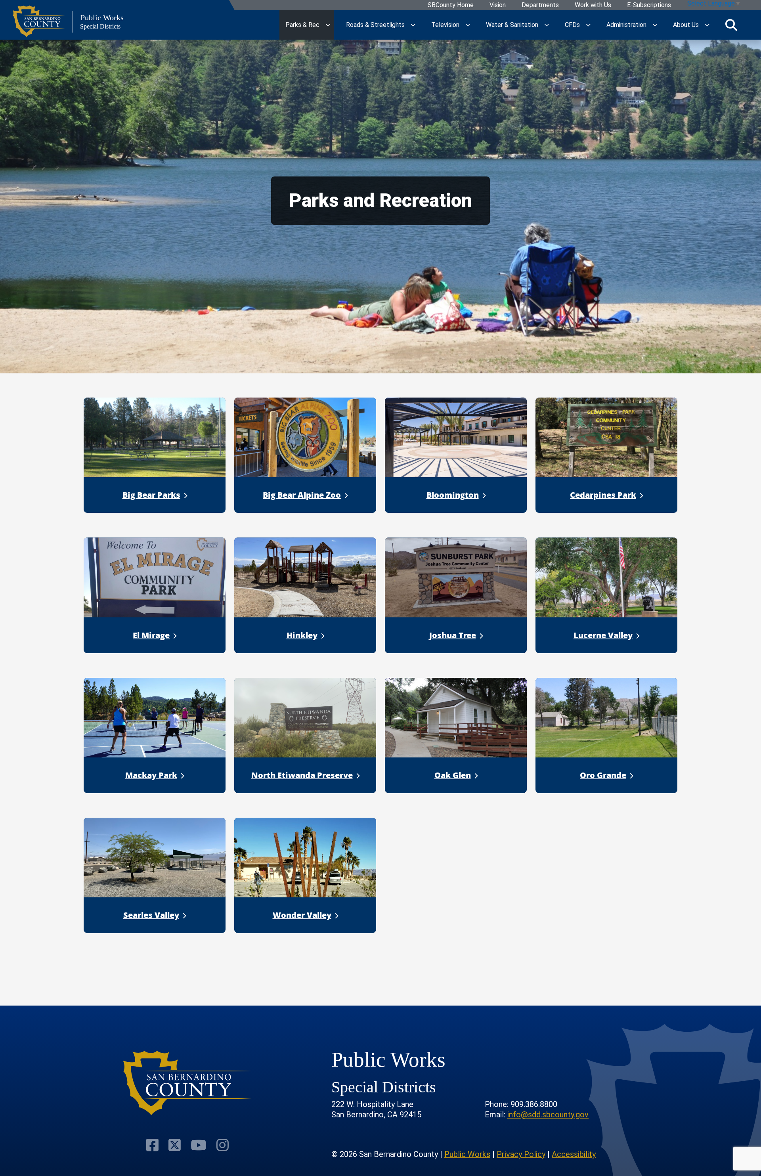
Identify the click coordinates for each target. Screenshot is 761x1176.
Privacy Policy (521, 1154)
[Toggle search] (731, 25)
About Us (686, 25)
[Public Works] (187, 1083)
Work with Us (593, 5)
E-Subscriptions (649, 5)
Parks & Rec (302, 25)
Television (445, 25)
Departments (540, 5)
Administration (626, 25)
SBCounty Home (451, 5)
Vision (497, 5)
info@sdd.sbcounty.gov (548, 1114)
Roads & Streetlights (375, 25)
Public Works (467, 1154)
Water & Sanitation (512, 25)
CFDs (572, 25)
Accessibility (574, 1154)
